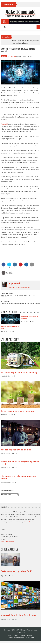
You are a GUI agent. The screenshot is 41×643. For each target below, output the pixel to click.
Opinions (30, 635)
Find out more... (29, 522)
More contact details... (8, 542)
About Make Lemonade (16, 638)
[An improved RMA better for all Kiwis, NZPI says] (20, 595)
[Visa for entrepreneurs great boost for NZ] (10, 559)
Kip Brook (13, 56)
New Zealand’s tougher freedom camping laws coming (19, 372)
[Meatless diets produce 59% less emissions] (20, 433)
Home (14, 40)
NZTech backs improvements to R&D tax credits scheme (20, 304)
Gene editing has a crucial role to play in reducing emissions (18, 296)
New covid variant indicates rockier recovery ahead (18, 411)
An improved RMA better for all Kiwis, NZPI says (18, 614)
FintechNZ (4, 124)
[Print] (3, 274)
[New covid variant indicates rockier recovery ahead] (20, 394)
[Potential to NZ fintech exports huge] (10, 319)
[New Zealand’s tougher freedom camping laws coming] (20, 355)
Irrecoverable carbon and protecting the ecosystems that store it (20, 462)
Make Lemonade (13, 635)
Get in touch (30, 638)
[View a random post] (2, 27)
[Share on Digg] (26, 266)
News (19, 40)
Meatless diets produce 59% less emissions (16, 449)
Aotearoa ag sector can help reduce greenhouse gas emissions (18, 477)
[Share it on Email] (32, 266)
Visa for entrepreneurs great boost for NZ (16, 571)
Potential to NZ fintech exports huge (10, 327)
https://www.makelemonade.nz (19, 287)
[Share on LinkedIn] (15, 266)
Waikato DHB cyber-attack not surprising (29, 317)
